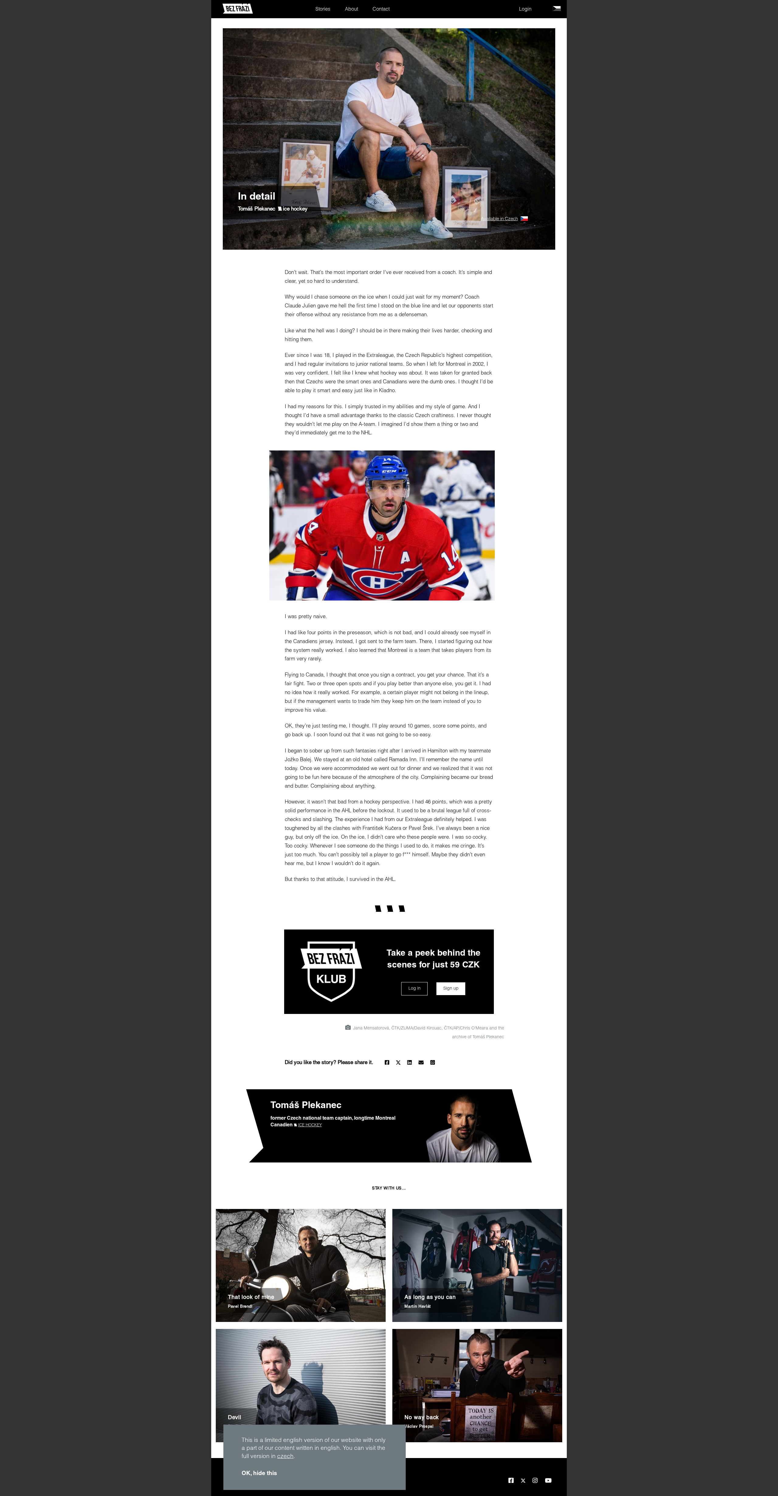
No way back (421, 1418)
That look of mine (251, 1297)
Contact (381, 9)
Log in (414, 989)
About (351, 9)
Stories (322, 9)
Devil (234, 1418)
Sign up (451, 989)
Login (525, 9)
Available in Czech (499, 219)
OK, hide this (259, 1474)
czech (285, 1457)
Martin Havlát (417, 1307)
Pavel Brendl (240, 1307)
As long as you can (430, 1297)
